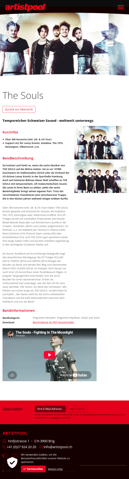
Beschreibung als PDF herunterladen (53, 322)
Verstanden (35, 469)
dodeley (55, 417)
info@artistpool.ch (57, 447)
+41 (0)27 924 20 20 (21, 447)
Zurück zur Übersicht (19, 109)
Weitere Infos (55, 469)
